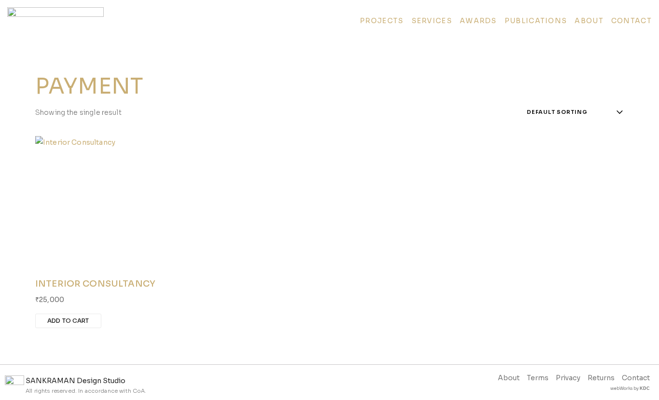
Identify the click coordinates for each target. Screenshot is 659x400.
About (589, 20)
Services (432, 20)
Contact (631, 20)
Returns (601, 377)
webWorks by (630, 388)
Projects (381, 20)
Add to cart (68, 320)
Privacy (568, 377)
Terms (538, 377)
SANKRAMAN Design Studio (75, 380)
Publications (536, 20)
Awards (478, 20)
